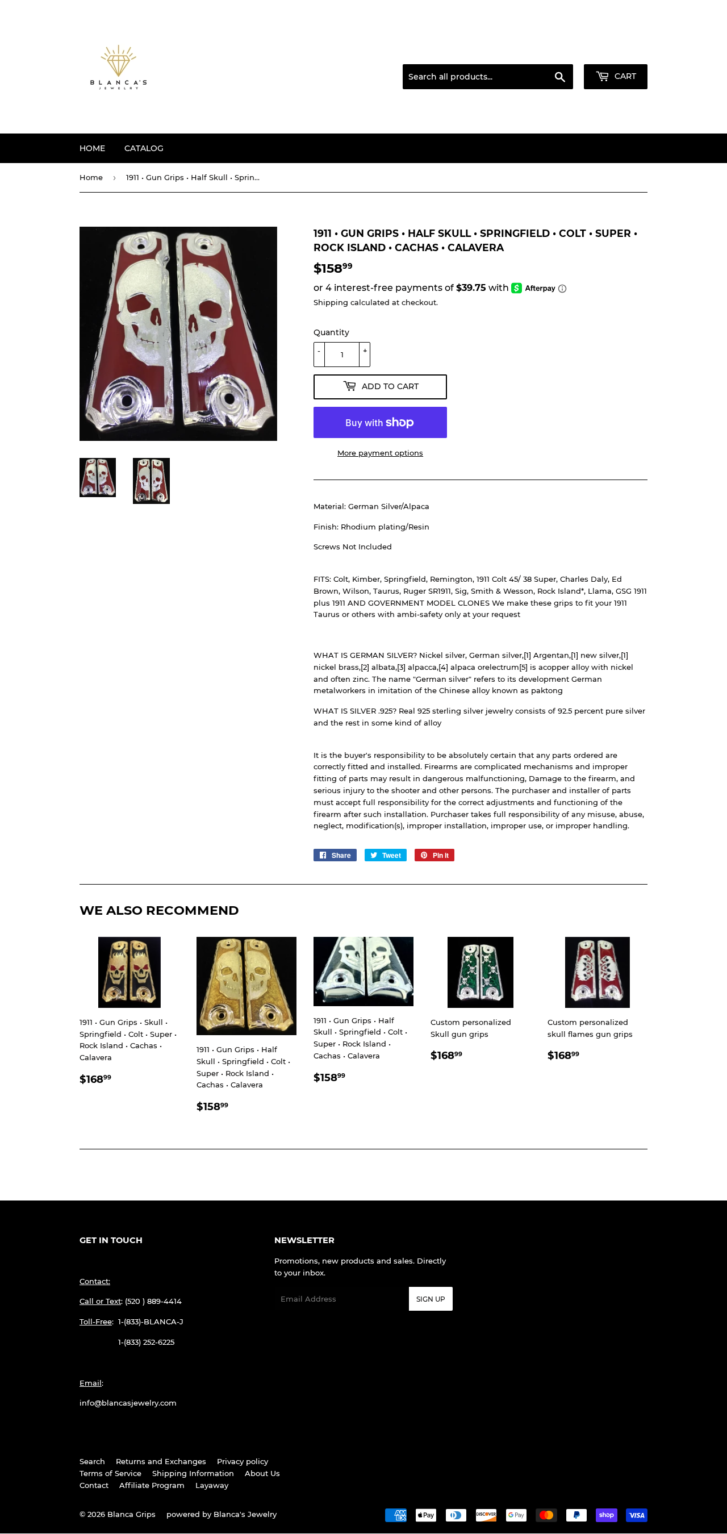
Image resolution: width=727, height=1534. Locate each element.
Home (92, 148)
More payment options (380, 452)
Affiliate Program (152, 1485)
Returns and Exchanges (161, 1461)
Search (92, 1461)
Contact (94, 1485)
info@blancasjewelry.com (128, 1402)
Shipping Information (193, 1473)
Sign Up (430, 1299)
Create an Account (616, 51)
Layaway (211, 1485)
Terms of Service (110, 1473)
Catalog (144, 148)
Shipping (331, 302)
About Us (262, 1473)
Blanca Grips (131, 1514)
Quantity (331, 332)
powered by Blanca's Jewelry (221, 1514)
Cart (624, 76)
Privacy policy (242, 1461)
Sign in (557, 51)
